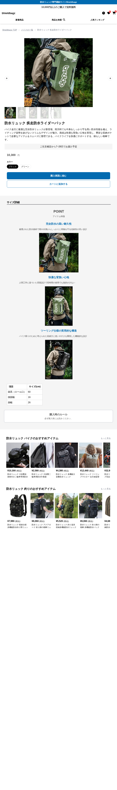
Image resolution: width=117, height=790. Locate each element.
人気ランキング (97, 20)
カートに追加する (58, 184)
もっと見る (106, 438)
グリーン (25, 166)
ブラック (13, 166)
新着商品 (20, 20)
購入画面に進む (58, 175)
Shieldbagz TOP (9, 30)
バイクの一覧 (27, 30)
